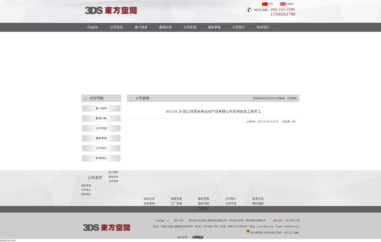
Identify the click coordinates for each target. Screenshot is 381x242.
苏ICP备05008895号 (255, 220)
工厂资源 (176, 203)
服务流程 (203, 203)
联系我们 (263, 27)
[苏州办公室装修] (111, 21)
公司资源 (190, 27)
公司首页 (116, 27)
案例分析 (165, 27)
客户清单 (141, 27)
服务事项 (214, 27)
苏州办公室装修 (276, 98)
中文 (270, 3)
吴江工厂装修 (291, 232)
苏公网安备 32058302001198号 (266, 232)
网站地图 (258, 203)
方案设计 (203, 208)
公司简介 (238, 27)
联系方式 (258, 198)
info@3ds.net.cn (292, 226)
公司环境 (230, 203)
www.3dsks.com (265, 226)
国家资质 (176, 198)
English (289, 3)
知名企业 (149, 198)
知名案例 (149, 203)
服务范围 (203, 198)
